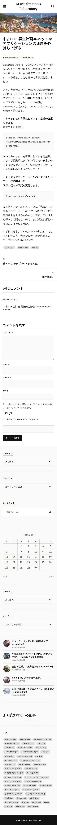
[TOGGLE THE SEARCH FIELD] (52, 6)
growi (10, 748)
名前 (6, 364)
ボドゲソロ (30, 785)
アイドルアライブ (13, 769)
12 (50, 551)
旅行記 (36, 802)
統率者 (20, 806)
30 (28, 567)
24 (36, 562)
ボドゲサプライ (12, 785)
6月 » (51, 576)
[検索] (50, 512)
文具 (25, 802)
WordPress (35, 820)
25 (43, 562)
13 (6, 557)
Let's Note (10, 248)
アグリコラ (31, 769)
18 (43, 557)
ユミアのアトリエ (31, 790)
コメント (8, 332)
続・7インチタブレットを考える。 (21, 263)
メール (7, 377)
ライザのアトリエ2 (14, 794)
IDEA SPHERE (25, 748)
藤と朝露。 (48, 277)
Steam (10, 764)
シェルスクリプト (13, 777)
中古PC (35, 248)
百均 (9, 806)
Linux (41, 748)
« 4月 (5, 576)
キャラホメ (33, 773)
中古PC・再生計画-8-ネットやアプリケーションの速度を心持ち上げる (27, 43)
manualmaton (10, 57)
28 (14, 567)
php (38, 756)
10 (36, 551)
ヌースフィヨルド (13, 781)
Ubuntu (24, 764)
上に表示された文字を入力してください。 (21, 419)
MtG (45, 752)
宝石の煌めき (11, 802)
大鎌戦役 (34, 798)
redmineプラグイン (30, 760)
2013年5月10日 (28, 57)
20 (6, 562)
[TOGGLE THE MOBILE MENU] (4, 6)
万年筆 (9, 798)
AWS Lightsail (42, 739)
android (10, 739)
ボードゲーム (12, 790)
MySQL (9, 756)
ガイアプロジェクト (14, 773)
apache (25, 739)
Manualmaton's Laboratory (28, 6)
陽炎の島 (33, 806)
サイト (6, 390)
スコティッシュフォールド (37, 777)
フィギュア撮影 (33, 781)
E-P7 (41, 743)
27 (6, 567)
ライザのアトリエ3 (35, 794)
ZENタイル (40, 764)
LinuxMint (23, 248)
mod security (30, 752)
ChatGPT (28, 743)
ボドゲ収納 (46, 785)
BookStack (12, 743)
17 (36, 557)
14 (14, 557)
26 (50, 562)
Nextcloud (25, 756)
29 (21, 567)
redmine (11, 760)
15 (21, 557)
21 (14, 562)
